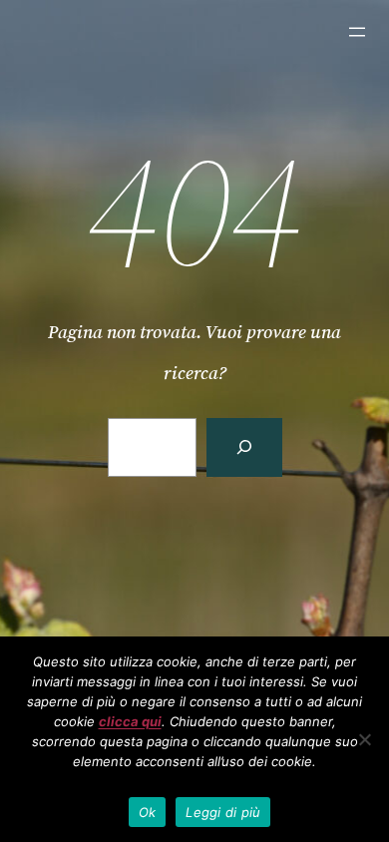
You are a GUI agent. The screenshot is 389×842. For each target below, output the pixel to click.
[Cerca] (244, 447)
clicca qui (130, 721)
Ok (148, 812)
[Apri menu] (357, 32)
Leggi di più (223, 812)
